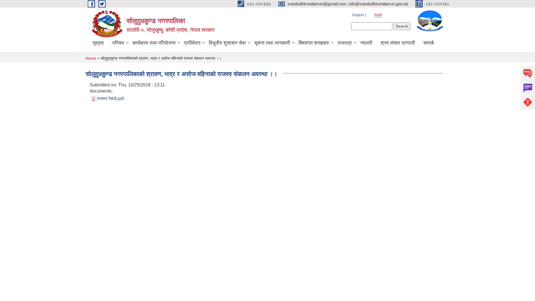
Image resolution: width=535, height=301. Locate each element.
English (358, 15)
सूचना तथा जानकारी (272, 43)
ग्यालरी (366, 43)
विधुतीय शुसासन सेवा (227, 43)
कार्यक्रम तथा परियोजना (154, 43)
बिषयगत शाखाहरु (313, 43)
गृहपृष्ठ (98, 43)
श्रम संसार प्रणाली (398, 43)
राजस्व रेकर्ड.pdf (110, 98)
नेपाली (378, 15)
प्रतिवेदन (192, 43)
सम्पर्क (428, 43)
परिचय (118, 43)
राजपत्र (344, 43)
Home (91, 58)
